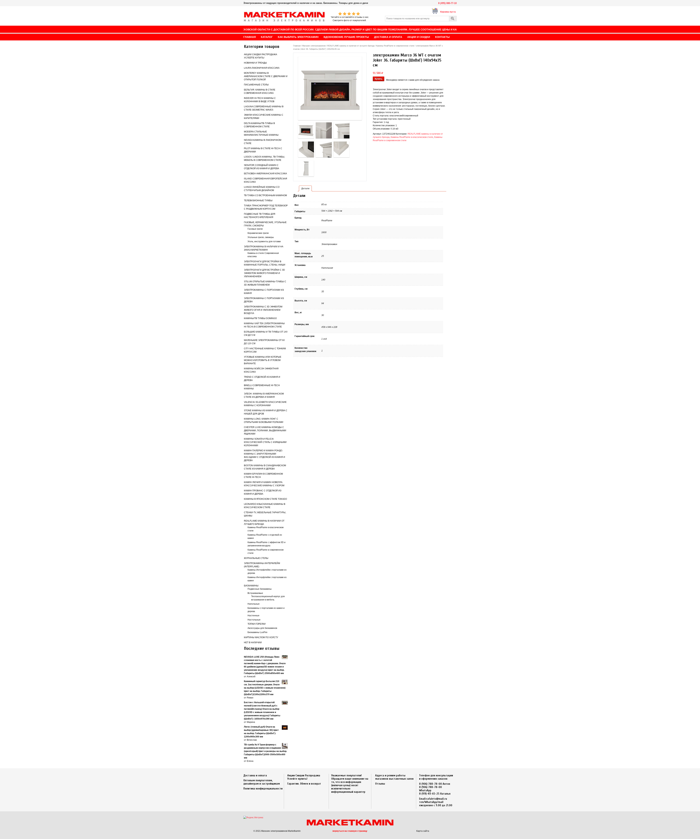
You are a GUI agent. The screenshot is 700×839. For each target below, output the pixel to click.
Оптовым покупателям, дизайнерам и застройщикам (261, 782)
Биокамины (251, 585)
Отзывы (380, 783)
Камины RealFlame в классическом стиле (412, 137)
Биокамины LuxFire (257, 632)
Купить (378, 79)
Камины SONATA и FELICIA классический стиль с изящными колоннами (265, 442)
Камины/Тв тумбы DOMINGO (260, 318)
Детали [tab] (305, 188)
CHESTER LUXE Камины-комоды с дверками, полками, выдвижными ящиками (265, 430)
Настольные (254, 619)
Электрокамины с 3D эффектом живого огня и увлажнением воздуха (263, 310)
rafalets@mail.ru (436, 798)
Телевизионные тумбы (258, 200)
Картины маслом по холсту (261, 637)
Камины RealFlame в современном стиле (395, 46)
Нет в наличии (253, 642)
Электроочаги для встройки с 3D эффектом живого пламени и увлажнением (264, 273)
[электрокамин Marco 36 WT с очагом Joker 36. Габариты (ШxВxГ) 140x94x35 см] (330, 88)
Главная (297, 46)
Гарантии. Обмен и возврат (304, 783)
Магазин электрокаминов (314, 46)
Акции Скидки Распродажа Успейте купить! (303, 777)
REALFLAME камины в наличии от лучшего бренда (350, 46)
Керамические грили (258, 233)
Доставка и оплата (255, 775)
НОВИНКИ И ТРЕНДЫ (255, 63)
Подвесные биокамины (260, 589)
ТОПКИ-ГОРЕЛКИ (257, 624)
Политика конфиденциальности (263, 788)
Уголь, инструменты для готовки (264, 241)
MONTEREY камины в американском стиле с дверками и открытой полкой (265, 76)
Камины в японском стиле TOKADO (265, 499)
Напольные (254, 604)
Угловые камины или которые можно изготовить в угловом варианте (262, 360)
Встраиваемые (255, 593)
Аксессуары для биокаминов (262, 628)
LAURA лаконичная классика (261, 68)
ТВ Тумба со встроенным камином (265, 195)
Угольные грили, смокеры (261, 237)
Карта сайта (422, 831)
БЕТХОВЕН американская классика (265, 173)
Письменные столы (256, 84)
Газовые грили (255, 229)
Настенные (253, 615)
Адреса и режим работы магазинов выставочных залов (394, 777)
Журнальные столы (256, 558)
